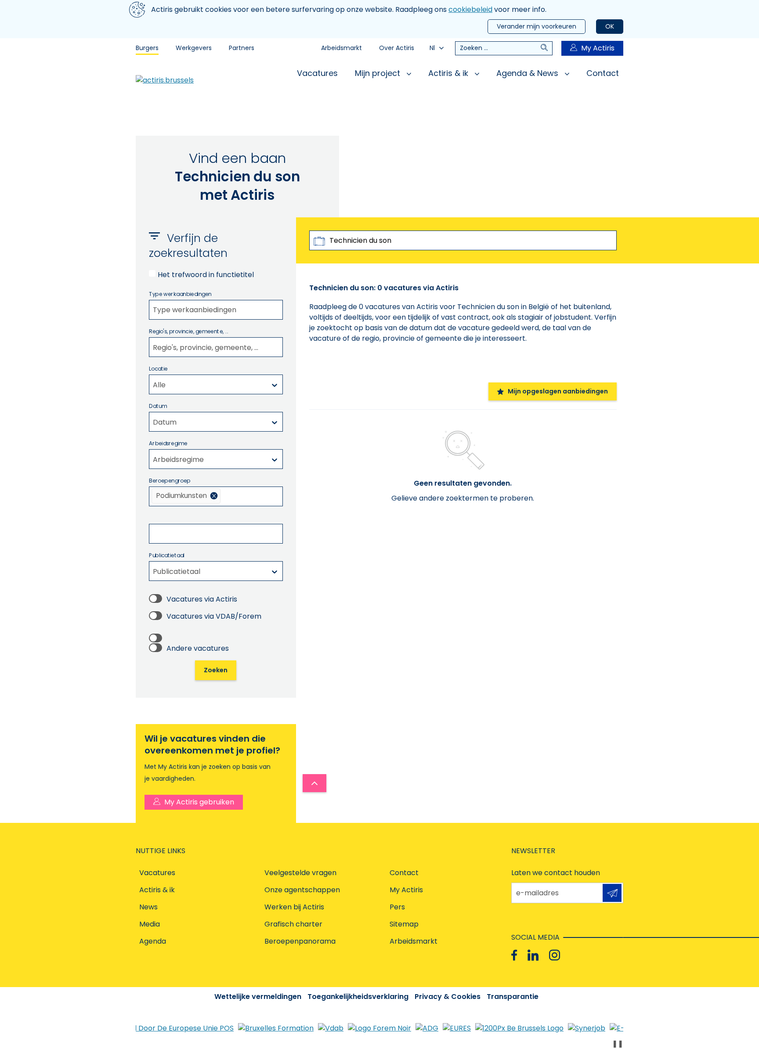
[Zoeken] (546, 48)
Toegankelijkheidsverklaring (357, 996)
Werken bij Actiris (294, 907)
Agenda (152, 941)
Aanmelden (612, 893)
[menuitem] (186, 496)
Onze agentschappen (302, 890)
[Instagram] (554, 955)
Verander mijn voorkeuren (536, 26)
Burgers (147, 47)
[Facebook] (514, 955)
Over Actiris (396, 47)
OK (609, 26)
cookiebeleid (470, 9)
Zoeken (216, 670)
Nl (432, 47)
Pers (397, 907)
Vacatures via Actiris (201, 599)
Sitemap (404, 924)
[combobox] (216, 310)
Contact (602, 73)
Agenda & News (528, 73)
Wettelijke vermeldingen (257, 996)
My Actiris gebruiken (199, 802)
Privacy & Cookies (448, 996)
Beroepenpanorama (300, 941)
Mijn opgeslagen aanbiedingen (558, 391)
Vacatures (317, 73)
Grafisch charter (293, 924)
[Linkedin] (533, 955)
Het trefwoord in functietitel (206, 275)
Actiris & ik (449, 73)
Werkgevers (194, 47)
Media (149, 924)
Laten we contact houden (555, 873)
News (148, 907)
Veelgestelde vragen (300, 873)
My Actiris (597, 48)
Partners (241, 47)
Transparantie (513, 996)
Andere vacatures (197, 648)
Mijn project (378, 73)
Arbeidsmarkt (341, 47)
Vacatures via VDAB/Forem (213, 616)
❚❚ (617, 1043)
